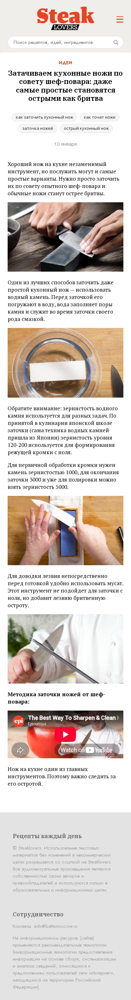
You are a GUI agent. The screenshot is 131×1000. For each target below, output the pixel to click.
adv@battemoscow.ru (55, 926)
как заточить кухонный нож (44, 117)
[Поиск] (115, 42)
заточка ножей (37, 128)
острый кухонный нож (86, 128)
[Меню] (119, 19)
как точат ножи (99, 117)
